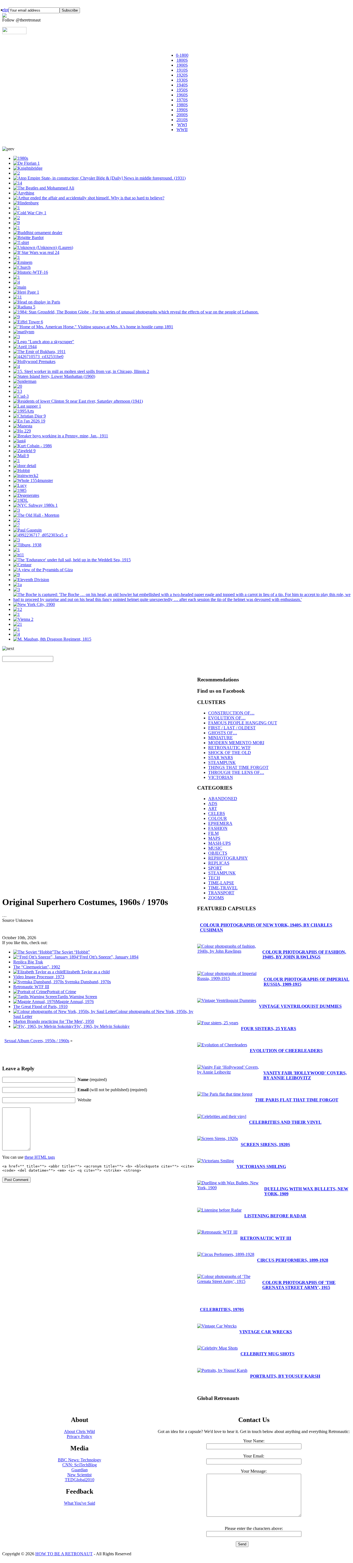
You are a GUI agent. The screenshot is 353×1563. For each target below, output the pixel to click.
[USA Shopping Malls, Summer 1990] (21, 455)
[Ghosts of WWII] (23, 619)
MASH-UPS (219, 843)
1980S (182, 104)
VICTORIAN (220, 777)
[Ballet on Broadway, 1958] (16, 525)
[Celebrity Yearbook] (22, 262)
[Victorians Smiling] (43, 247)
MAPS (214, 838)
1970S (182, 99)
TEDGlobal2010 (79, 1479)
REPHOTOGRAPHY (228, 858)
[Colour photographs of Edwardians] (16, 550)
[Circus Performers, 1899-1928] (225, 1254)
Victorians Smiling (261, 1166)
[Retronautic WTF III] (217, 1232)
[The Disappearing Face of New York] (16, 629)
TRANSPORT (221, 892)
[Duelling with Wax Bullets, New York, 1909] (16, 173)
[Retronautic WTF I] (30, 272)
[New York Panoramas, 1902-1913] (34, 604)
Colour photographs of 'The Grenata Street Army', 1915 (299, 1285)
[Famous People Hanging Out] (43, 188)
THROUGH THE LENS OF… (236, 772)
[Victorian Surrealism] (26, 495)
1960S (182, 95)
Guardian (79, 1469)
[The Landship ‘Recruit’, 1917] (16, 277)
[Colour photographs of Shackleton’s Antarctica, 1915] (72, 559)
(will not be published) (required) (112, 1089)
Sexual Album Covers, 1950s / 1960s (36, 1040)
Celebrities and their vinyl (285, 1122)
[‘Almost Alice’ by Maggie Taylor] (17, 183)
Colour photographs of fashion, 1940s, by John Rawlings (304, 954)
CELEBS (216, 813)
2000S (182, 114)
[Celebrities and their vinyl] (23, 331)
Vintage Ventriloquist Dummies (300, 1006)
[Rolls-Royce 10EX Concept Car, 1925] (17, 624)
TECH (214, 878)
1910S (182, 70)
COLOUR (217, 818)
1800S (182, 60)
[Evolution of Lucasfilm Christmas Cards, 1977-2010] (23, 411)
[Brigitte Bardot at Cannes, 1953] (16, 366)
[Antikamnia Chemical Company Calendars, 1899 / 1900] (16, 282)
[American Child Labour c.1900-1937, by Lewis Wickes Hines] (60, 436)
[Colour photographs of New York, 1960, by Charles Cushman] (54, 376)
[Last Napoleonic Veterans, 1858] (52, 639)
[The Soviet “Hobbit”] (21, 470)
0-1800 (182, 55)
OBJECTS (217, 853)
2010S (182, 119)
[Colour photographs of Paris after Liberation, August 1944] (17, 391)
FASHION (218, 828)
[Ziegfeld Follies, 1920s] (24, 450)
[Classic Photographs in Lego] (43, 341)
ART (212, 808)
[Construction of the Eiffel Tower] (28, 321)
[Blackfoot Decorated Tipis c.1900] (16, 460)
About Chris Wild (79, 1431)
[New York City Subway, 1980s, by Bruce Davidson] (35, 505)
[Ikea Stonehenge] (26, 292)
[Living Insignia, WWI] (31, 579)
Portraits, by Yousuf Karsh (285, 1376)
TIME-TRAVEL (223, 887)
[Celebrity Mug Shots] (32, 445)
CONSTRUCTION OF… (231, 713)
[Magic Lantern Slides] (36, 515)
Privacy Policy (79, 1436)
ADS (212, 803)
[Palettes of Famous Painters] (27, 530)
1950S (182, 90)
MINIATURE (220, 737)
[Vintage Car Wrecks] (17, 609)
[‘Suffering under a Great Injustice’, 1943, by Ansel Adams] (16, 520)
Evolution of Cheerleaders (286, 1050)
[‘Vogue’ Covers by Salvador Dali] (25, 346)
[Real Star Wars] (36, 252)
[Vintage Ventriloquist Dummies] (16, 227)
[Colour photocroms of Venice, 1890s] (19, 440)
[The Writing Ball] (16, 336)
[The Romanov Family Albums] (21, 396)
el (3, 9)
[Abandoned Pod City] (19, 287)
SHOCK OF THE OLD (229, 752)
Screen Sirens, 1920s (265, 1144)
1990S (182, 109)
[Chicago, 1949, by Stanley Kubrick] (81, 371)
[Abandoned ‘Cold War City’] (29, 212)
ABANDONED (222, 798)
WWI (182, 124)
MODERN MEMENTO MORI (236, 742)
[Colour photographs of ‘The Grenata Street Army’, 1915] (182, 599)
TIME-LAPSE (221, 883)
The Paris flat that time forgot (296, 1100)
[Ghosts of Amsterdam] (38, 356)
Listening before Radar (275, 1215)
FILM (213, 833)
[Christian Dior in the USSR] (29, 416)
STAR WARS (220, 757)
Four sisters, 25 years (268, 1028)
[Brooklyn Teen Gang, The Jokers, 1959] (21, 242)
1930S (182, 80)
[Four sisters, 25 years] (217, 1022)
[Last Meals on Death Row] (27, 406)
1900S (182, 65)
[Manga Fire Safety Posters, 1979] (17, 584)
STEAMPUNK (222, 762)
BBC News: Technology (79, 1460)
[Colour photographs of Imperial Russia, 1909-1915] (39, 351)
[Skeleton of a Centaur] (22, 564)
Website (84, 1100)
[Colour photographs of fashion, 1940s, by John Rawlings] (16, 317)
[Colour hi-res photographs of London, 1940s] (40, 535)
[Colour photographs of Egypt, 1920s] (43, 569)
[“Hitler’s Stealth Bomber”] (22, 431)
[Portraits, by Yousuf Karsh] (28, 237)
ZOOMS (216, 897)
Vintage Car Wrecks (265, 1331)
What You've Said (79, 1503)
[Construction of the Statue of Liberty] (36, 302)
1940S (182, 85)
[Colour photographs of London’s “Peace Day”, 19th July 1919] (27, 168)
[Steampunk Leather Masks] (16, 217)
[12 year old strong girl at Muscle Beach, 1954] (20, 500)
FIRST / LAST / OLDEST (232, 727)
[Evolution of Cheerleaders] (20, 158)
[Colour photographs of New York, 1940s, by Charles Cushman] (78, 401)
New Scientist (79, 1474)
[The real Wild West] (93, 326)
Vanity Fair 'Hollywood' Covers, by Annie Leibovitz (305, 1075)
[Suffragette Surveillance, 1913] (22, 426)
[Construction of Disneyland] (16, 222)
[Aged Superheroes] (24, 381)
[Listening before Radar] (16, 574)
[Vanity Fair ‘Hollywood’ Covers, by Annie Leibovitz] (229, 1072)
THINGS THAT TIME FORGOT (238, 767)
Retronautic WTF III (265, 1238)
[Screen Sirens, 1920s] (217, 1138)
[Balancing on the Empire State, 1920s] (99, 178)
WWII (182, 129)
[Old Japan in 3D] (37, 232)
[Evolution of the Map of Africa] (33, 480)
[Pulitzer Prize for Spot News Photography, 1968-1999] (136, 312)
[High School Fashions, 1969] (17, 297)
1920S (182, 75)
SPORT (215, 868)
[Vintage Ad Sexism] (17, 386)
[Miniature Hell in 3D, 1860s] (16, 207)
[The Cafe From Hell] (24, 465)
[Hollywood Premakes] (34, 361)
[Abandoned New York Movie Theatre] (16, 510)
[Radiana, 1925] (24, 307)
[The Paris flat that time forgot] (26, 163)
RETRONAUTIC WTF (229, 747)
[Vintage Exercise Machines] (16, 589)
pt (7, 9)
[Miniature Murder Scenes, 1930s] (88, 198)
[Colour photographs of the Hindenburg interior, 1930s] (26, 203)
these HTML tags (40, 1157)
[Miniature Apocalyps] (22, 267)
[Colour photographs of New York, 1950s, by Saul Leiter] (16, 634)
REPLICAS (218, 863)
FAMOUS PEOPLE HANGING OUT (242, 722)
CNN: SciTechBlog (79, 1464)
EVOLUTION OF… (227, 718)
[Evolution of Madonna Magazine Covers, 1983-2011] (19, 490)
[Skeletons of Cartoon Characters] (20, 485)
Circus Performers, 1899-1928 (292, 1260)
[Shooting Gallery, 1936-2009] (27, 545)
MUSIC (215, 848)
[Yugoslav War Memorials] (16, 614)
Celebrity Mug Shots (267, 1353)
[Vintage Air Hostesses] (16, 540)
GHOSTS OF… (222, 732)
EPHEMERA (220, 823)
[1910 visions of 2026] (29, 421)
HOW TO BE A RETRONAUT (64, 1553)
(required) (92, 1079)
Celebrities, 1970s (222, 1309)
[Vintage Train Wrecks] (25, 475)
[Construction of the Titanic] (18, 554)
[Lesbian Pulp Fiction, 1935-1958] (23, 193)
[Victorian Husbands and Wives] (16, 257)
